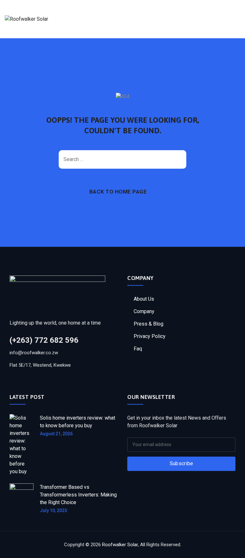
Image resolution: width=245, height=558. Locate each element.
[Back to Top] (231, 547)
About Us (144, 299)
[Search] (178, 159)
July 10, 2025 (53, 510)
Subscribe (181, 463)
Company (144, 311)
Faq (138, 349)
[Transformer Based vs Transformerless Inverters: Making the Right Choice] (21, 498)
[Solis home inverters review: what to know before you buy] (21, 444)
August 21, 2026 (56, 433)
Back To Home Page (118, 191)
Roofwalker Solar (120, 544)
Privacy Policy (150, 336)
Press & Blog (148, 324)
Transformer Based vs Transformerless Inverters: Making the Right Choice (78, 494)
